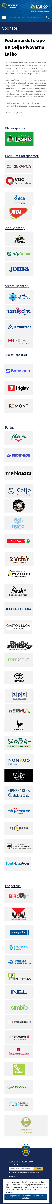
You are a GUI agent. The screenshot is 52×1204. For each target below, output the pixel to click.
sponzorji (22, 286)
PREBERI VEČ (12, 1176)
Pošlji (38, 1169)
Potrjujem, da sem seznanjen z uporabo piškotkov (26, 1197)
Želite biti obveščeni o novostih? (21, 1163)
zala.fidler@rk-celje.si (13, 106)
